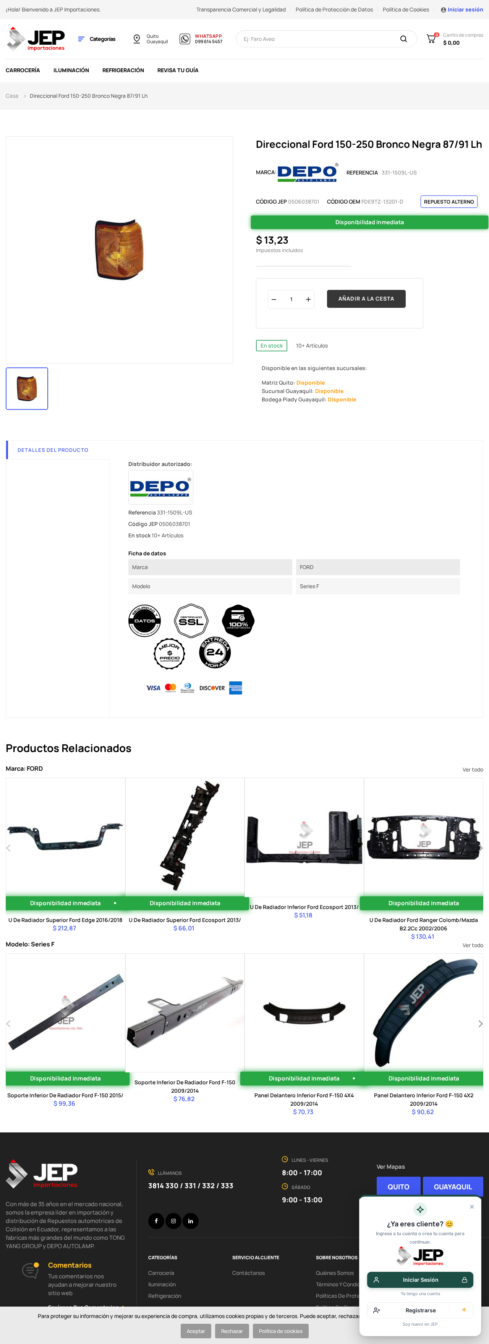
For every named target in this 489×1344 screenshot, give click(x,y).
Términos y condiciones (344, 1284)
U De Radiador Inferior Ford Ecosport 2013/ (304, 907)
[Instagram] (173, 1221)
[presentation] (8, 847)
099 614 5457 (208, 41)
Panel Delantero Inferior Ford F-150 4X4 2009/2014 (304, 1099)
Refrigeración (164, 1295)
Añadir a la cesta (366, 298)
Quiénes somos (335, 1272)
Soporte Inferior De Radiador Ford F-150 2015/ (65, 1095)
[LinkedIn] (190, 1221)
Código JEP (271, 201)
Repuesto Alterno (449, 201)
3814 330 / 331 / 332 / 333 (190, 1185)
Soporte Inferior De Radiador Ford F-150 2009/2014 (184, 1086)
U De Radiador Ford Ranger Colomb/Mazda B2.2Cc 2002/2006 (423, 924)
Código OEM (343, 201)
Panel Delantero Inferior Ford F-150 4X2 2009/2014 (423, 1099)
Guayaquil (157, 41)
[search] (403, 39)
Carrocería (161, 1272)
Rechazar (232, 1331)
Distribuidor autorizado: (160, 463)
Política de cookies (281, 1331)
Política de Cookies (406, 9)
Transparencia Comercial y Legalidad (241, 9)
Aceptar (196, 1331)
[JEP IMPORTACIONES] (36, 38)
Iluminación (162, 1284)
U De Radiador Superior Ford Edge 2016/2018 (65, 919)
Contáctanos (248, 1272)
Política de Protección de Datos (334, 9)
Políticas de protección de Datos (356, 1295)
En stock (272, 345)
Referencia (362, 172)
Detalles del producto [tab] (53, 449)
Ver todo (473, 769)
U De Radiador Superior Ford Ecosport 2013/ (185, 919)
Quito (153, 36)
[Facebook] (156, 1221)
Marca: (266, 172)
